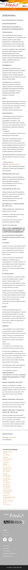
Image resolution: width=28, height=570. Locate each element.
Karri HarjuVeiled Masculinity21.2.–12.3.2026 (6, 475)
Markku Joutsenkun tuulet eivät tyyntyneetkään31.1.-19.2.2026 (9, 497)
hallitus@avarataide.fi (14, 164)
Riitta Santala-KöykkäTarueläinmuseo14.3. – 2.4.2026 (7, 470)
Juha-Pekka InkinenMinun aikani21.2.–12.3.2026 (7, 481)
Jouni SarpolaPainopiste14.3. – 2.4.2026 (6, 464)
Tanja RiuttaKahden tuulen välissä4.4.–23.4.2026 (7, 459)
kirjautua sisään (12, 437)
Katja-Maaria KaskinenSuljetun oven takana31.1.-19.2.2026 (7, 491)
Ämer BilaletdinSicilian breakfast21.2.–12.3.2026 (6, 486)
